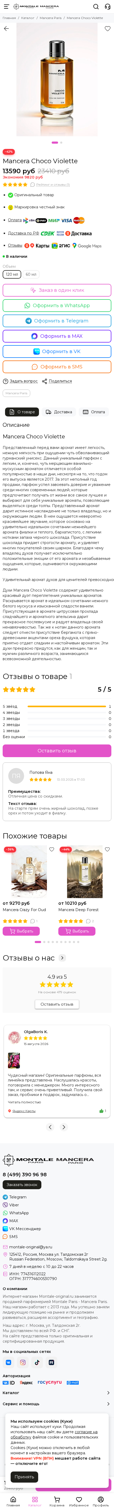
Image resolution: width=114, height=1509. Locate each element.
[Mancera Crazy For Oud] (29, 871)
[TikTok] (37, 1362)
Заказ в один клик (61, 290)
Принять (24, 1476)
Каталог (27, 18)
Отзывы (15, 245)
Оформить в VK (61, 351)
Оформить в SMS (61, 367)
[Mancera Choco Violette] (57, 79)
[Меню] (6, 6)
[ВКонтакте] (8, 1362)
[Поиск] (96, 6)
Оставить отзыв (57, 751)
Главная (9, 18)
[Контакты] (107, 6)
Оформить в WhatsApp (61, 305)
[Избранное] (107, 28)
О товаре (26, 412)
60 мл (31, 274)
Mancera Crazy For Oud (24, 909)
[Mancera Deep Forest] (84, 871)
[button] (55, 143)
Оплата (15, 220)
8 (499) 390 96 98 (25, 1175)
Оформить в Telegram (61, 321)
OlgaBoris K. (36, 1031)
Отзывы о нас (29, 958)
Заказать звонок (22, 1184)
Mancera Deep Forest (78, 909)
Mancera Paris (51, 18)
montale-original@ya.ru (30, 1247)
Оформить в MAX (61, 336)
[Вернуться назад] (6, 28)
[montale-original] (36, 6)
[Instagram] (23, 1362)
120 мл (12, 274)
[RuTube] (51, 1362)
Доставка (63, 412)
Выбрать (25, 931)
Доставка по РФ (23, 233)
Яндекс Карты (24, 1111)
